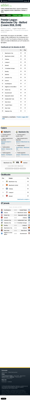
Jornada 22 (22, 168)
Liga (2, 10)
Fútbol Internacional (12, 372)
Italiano (2, 30)
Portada (3, 15)
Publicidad (4, 381)
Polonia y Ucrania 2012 (7, 378)
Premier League (17, 15)
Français (19, 28)
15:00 (15, 210)
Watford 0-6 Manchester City (22, 142)
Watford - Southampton (6, 154)
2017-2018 (16, 168)
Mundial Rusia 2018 (10, 8)
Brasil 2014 (22, 375)
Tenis (2, 12)
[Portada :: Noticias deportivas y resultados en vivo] (6, 5)
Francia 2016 (18, 376)
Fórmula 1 (23, 10)
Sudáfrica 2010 (5, 376)
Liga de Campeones (22, 8)
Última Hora (4, 372)
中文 (11, 30)
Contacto (10, 381)
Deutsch (24, 28)
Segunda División (9, 10)
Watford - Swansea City (6, 149)
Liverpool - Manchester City (22, 154)
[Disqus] (15, 289)
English (15, 28)
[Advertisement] (15, 252)
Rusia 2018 (16, 375)
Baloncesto (17, 10)
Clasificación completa (23, 199)
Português (7, 30)
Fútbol (2, 8)
